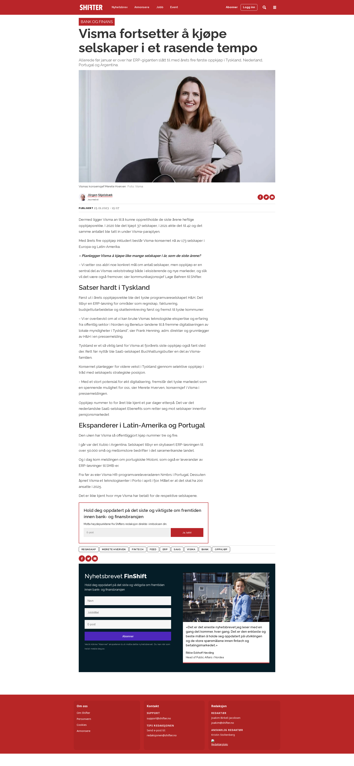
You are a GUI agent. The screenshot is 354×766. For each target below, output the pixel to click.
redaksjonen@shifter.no (162, 735)
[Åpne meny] (274, 7)
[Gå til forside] (91, 7)
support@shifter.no (159, 718)
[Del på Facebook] (260, 197)
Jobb (159, 7)
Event (174, 7)
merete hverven (114, 549)
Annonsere (141, 7)
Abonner (232, 7)
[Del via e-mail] (272, 197)
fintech (138, 549)
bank (205, 549)
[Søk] (264, 7)
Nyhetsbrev (120, 7)
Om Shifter (83, 713)
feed (153, 549)
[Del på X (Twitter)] (266, 197)
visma (191, 549)
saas (177, 549)
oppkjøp (221, 549)
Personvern (84, 719)
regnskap (88, 549)
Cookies (82, 725)
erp (165, 549)
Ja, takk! (187, 532)
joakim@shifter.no (222, 722)
